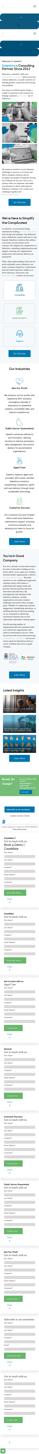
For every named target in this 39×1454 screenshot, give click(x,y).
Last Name (8, 860)
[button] (34, 6)
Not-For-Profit (19, 388)
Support (19, 341)
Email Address (10, 875)
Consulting (19, 295)
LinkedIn (13, 816)
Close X (9, 898)
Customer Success (19, 508)
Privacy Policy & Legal (19, 829)
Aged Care (20, 468)
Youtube (27, 816)
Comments (8, 882)
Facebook (20, 816)
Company (8, 867)
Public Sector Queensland (20, 428)
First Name (8, 852)
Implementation (19, 318)
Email (6, 1345)
